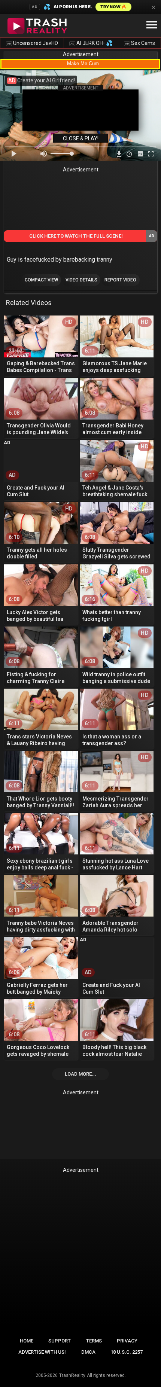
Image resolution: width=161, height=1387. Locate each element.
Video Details (81, 280)
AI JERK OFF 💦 (91, 43)
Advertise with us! (42, 1352)
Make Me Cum (83, 63)
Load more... (80, 1074)
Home (26, 1341)
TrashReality (72, 1375)
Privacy (127, 1341)
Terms (94, 1341)
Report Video (120, 280)
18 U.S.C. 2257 (126, 1352)
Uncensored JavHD (32, 43)
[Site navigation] (151, 25)
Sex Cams (140, 43)
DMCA (88, 1352)
